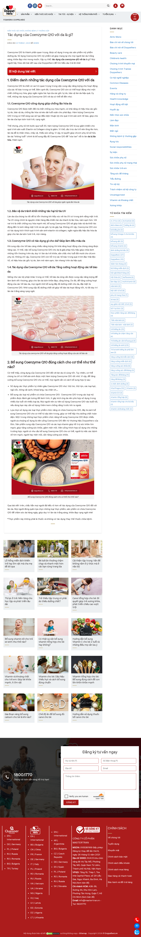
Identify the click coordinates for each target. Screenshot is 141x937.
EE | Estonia (36, 907)
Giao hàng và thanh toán (120, 875)
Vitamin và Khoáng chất (121, 200)
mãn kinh (115, 286)
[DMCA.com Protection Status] (53, 933)
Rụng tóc (114, 141)
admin (36, 43)
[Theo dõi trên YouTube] (40, 5)
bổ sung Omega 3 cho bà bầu (122, 235)
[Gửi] (108, 5)
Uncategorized (117, 194)
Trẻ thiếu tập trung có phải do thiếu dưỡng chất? (53, 600)
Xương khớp (116, 205)
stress (114, 299)
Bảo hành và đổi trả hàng (120, 882)
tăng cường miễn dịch (121, 361)
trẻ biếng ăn (117, 329)
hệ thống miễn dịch (120, 268)
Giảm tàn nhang (118, 264)
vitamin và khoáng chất (121, 409)
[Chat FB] (137, 925)
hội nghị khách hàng (120, 273)
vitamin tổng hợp (119, 397)
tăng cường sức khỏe (120, 366)
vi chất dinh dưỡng (119, 384)
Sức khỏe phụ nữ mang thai (123, 162)
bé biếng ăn (117, 230)
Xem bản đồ (83, 882)
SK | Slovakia (60, 886)
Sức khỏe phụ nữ (118, 157)
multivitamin (128, 281)
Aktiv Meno (115, 36)
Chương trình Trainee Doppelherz (120, 70)
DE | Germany (14, 844)
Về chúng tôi (114, 837)
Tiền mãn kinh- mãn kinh (122, 325)
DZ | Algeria (36, 912)
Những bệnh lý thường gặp (37, 31)
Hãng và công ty (118, 93)
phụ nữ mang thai (119, 295)
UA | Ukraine (36, 888)
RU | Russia (12, 853)
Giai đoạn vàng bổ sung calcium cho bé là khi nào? (18, 716)
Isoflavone (128, 277)
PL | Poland (12, 849)
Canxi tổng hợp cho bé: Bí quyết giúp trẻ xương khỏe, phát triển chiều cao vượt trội (86, 603)
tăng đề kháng (118, 379)
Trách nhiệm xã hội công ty (123, 189)
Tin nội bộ (115, 184)
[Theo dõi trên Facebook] (30, 5)
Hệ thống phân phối (88, 14)
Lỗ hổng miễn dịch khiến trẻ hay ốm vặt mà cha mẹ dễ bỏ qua (18, 563)
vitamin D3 (116, 393)
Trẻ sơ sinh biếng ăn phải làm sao (122, 351)
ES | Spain (59, 866)
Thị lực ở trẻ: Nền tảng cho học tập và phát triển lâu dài (18, 601)
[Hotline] (137, 919)
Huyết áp (114, 109)
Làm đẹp (114, 120)
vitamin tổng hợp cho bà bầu (122, 403)
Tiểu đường (115, 178)
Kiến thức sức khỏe (44, 14)
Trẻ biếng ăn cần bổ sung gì (123, 341)
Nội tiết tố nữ (117, 290)
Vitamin (131, 388)
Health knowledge (119, 98)
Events (113, 88)
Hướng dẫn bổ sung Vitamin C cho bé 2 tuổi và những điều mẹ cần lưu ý (86, 642)
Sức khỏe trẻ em (118, 168)
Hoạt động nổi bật (119, 104)
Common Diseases (119, 82)
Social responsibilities (120, 146)
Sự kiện (113, 152)
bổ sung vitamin (118, 246)
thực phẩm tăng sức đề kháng (123, 314)
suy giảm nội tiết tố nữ (121, 304)
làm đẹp (115, 281)
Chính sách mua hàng (118, 869)
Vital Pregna (117, 388)
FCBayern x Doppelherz (14, 20)
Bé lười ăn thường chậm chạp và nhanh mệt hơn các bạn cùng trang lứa (51, 563)
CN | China (35, 849)
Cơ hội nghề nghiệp (119, 77)
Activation (128, 221)
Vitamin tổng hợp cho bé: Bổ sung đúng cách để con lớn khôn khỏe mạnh (86, 679)
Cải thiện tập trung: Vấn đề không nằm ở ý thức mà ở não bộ (86, 563)
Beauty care (116, 52)
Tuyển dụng (108, 14)
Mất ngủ (114, 130)
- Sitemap (82, 933)
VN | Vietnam (37, 883)
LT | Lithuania (37, 917)
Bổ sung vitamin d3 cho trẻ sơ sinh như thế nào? (19, 641)
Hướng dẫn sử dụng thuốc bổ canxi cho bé (86, 716)
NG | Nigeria (36, 893)
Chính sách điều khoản (119, 863)
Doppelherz (117, 255)
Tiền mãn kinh (117, 320)
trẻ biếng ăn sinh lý (119, 345)
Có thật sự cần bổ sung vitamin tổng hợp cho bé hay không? (51, 642)
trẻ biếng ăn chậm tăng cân (122, 334)
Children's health (118, 58)
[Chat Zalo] (137, 932)
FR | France (36, 854)
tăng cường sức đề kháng (122, 370)
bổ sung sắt (117, 241)
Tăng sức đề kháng (119, 173)
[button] (115, 6)
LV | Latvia (35, 902)
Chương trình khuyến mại (122, 63)
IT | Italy (34, 864)
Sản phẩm (25, 14)
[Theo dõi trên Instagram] (35, 5)
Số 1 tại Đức (117, 308)
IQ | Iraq (34, 898)
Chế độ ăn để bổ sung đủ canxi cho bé (51, 716)
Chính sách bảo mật (118, 856)
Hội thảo (115, 277)
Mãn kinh (114, 125)
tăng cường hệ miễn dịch (122, 357)
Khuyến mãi (113, 850)
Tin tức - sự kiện (66, 14)
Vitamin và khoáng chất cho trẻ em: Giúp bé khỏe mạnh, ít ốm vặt (18, 679)
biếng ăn (129, 225)
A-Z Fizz (115, 221)
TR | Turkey (12, 868)
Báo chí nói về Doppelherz (123, 47)
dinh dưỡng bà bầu (119, 250)
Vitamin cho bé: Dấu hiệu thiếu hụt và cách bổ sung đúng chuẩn (52, 679)
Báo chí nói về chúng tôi (121, 42)
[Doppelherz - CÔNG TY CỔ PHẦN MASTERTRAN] (12, 10)
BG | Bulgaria (13, 863)
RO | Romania (13, 858)
